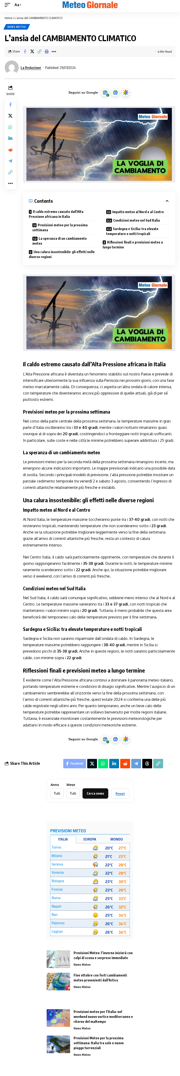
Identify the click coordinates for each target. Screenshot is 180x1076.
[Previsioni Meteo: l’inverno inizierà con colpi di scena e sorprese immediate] (58, 959)
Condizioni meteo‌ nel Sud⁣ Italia (136, 220)
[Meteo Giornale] (90, 5)
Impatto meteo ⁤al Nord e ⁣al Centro (138, 212)
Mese (71, 785)
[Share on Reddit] (10, 149)
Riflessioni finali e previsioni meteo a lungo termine (133, 244)
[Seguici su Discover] (125, 92)
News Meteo (17, 26)
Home (8, 18)
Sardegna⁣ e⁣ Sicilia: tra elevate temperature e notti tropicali (132, 231)
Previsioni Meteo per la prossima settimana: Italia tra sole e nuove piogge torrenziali (99, 1043)
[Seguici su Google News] (115, 92)
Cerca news (95, 793)
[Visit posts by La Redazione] (12, 67)
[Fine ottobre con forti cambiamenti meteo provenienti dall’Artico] (58, 981)
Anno (55, 785)
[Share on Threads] (147, 763)
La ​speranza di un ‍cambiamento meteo (59, 240)
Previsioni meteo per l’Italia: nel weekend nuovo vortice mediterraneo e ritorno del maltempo (103, 1017)
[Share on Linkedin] (10, 138)
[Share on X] (32, 51)
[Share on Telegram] (10, 161)
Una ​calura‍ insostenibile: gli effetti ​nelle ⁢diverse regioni (62, 254)
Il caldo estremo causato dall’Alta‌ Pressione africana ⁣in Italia (56, 214)
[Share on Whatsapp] (10, 127)
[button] (9, 5)
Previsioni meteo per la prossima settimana (60, 227)
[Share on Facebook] (25, 51)
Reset (120, 794)
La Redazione (31, 67)
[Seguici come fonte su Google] (105, 92)
